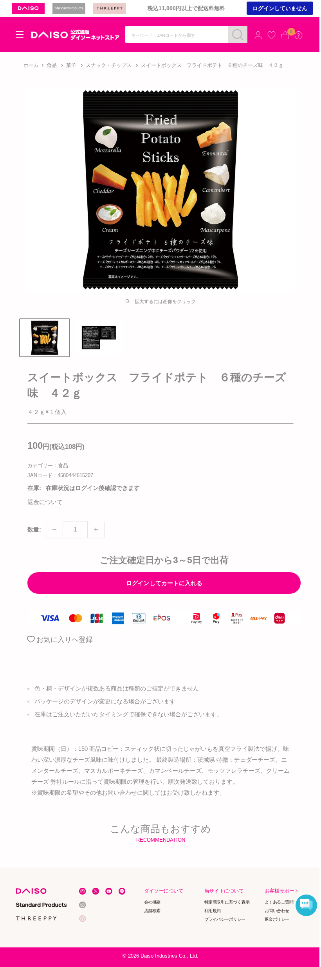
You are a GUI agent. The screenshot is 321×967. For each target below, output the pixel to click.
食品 (52, 65)
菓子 (71, 65)
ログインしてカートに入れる (164, 583)
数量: (34, 529)
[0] (285, 35)
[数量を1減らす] (54, 529)
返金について (45, 502)
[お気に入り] (271, 35)
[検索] (237, 34)
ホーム (31, 65)
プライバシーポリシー (224, 918)
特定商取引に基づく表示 (227, 902)
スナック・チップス (109, 65)
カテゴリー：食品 (47, 465)
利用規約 (212, 910)
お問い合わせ (277, 910)
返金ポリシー (277, 918)
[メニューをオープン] (19, 34)
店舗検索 (152, 910)
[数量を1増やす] (96, 529)
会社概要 (152, 902)
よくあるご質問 (279, 902)
